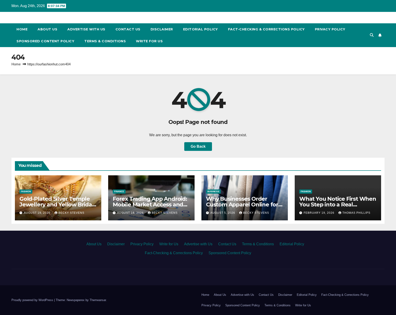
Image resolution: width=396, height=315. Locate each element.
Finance (119, 191)
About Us (47, 29)
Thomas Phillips (356, 212)
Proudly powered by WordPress (32, 300)
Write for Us (149, 41)
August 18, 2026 (131, 212)
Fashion (26, 191)
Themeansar (98, 300)
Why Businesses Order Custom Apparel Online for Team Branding (242, 204)
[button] (372, 35)
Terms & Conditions (105, 41)
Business (213, 191)
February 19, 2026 (319, 212)
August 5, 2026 (223, 212)
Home (22, 29)
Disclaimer (162, 29)
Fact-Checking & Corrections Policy (266, 29)
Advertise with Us (86, 29)
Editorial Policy (200, 29)
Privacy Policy (330, 29)
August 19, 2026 (37, 212)
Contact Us (128, 29)
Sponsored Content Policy (45, 41)
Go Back (198, 146)
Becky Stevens (71, 212)
